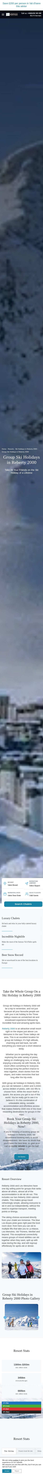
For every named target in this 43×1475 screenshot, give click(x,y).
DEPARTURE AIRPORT (33, 882)
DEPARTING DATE (14, 893)
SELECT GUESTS (35, 893)
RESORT (11, 882)
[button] (5, 1317)
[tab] (9, 1451)
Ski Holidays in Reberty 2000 (26, 449)
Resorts (11, 449)
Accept (7, 1471)
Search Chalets (23, 904)
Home (4, 449)
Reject (17, 1471)
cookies (16, 1460)
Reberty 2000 (8, 1028)
